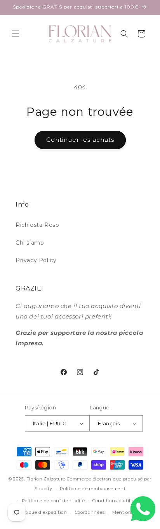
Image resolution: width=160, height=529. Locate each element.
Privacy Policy (36, 260)
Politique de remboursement (92, 488)
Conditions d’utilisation (119, 500)
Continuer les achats (80, 139)
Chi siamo (30, 242)
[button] (15, 33)
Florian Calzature (46, 479)
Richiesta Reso (37, 224)
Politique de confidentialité (53, 500)
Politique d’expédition (41, 512)
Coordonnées (90, 512)
